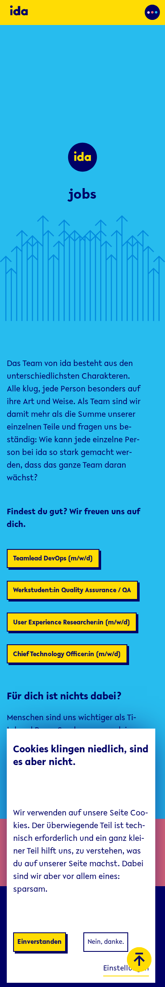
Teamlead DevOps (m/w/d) (53, 558)
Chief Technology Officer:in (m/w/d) (67, 654)
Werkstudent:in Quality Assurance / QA (72, 590)
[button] (152, 12)
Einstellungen (126, 969)
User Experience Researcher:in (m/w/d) (71, 622)
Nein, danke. (106, 942)
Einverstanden (39, 942)
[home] (45, 12)
